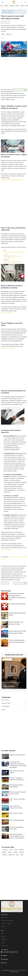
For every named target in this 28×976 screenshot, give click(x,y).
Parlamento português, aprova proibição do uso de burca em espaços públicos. (17, 836)
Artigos (22, 5)
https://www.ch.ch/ (6, 549)
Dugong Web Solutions (14, 971)
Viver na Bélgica (14, 706)
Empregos (12, 5)
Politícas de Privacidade (7, 920)
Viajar (22, 854)
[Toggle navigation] (2, 2)
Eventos (17, 5)
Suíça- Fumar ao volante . (16, 813)
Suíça (3, 34)
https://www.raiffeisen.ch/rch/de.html (13, 262)
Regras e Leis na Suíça (7, 12)
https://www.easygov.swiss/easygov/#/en (12, 180)
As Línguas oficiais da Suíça (17, 604)
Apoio (11, 849)
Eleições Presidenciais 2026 (17, 755)
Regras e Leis (9, 34)
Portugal (21, 852)
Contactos (3, 926)
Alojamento (5, 849)
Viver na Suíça (10, 10)
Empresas (6, 5)
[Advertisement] (14, 72)
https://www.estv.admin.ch (8, 348)
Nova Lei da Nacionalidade (16, 820)
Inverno (4, 852)
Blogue (3, 942)
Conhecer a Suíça (14, 703)
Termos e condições (6, 923)
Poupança (4, 854)
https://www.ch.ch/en (6, 313)
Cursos (15, 849)
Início (2, 5)
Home (2, 933)
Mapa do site (4, 917)
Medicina (10, 852)
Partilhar (4, 22)
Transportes (4, 945)
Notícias (14, 709)
